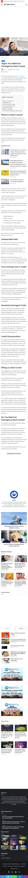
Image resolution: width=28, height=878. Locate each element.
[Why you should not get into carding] (5, 635)
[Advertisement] (14, 22)
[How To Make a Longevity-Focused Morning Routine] (5, 181)
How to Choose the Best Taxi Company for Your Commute (18, 640)
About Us (5, 866)
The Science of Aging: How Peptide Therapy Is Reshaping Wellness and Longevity (20, 583)
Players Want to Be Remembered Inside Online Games (20, 751)
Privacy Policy (17, 866)
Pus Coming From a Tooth (9, 104)
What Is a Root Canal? (8, 101)
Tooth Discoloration (7, 107)
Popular (7, 628)
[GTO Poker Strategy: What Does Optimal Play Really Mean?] (7, 744)
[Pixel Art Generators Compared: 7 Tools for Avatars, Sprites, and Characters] (7, 728)
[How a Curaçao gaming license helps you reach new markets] (5, 837)
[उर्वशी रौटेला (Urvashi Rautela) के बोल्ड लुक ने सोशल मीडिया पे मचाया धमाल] (5, 654)
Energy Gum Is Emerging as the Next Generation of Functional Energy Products (18, 173)
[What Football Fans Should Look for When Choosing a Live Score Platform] (21, 728)
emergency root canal (14, 453)
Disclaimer (22, 866)
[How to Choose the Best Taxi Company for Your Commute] (5, 641)
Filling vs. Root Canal (8, 109)
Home (3, 58)
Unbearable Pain (7, 102)
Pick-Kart (24, 863)
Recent (21, 628)
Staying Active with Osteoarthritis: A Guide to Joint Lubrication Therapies (7, 583)
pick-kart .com (14, 868)
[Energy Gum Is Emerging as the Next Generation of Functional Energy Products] (5, 173)
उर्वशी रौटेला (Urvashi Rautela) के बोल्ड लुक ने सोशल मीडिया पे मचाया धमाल (18, 653)
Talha (4, 69)
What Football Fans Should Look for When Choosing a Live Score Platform (20, 735)
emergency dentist (6, 259)
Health (7, 58)
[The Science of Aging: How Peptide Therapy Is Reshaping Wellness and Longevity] (21, 576)
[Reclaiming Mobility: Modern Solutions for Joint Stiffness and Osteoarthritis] (21, 558)
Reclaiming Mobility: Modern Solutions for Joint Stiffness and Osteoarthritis (20, 565)
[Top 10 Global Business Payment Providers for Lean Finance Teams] (23, 842)
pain (14, 328)
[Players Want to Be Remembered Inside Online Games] (21, 744)
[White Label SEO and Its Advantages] (5, 660)
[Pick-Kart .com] (9, 4)
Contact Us (10, 866)
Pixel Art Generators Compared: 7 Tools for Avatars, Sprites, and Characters (7, 735)
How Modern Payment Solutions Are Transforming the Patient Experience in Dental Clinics (7, 566)
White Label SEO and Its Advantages (16, 659)
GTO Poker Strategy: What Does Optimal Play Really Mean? (6, 751)
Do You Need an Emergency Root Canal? (12, 110)
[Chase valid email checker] (5, 647)
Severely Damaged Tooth (9, 106)
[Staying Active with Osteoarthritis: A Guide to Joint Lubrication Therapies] (7, 576)
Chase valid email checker (17, 645)
